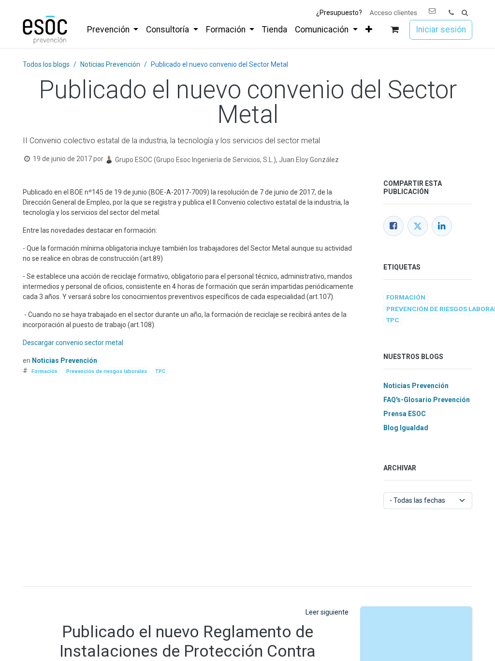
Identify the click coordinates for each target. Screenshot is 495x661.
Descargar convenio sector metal (73, 342)
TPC (160, 371)
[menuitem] (112, 29)
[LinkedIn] (442, 226)
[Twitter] (418, 226)
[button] (465, 13)
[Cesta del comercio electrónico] (395, 30)
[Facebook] (393, 226)
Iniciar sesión (441, 29)
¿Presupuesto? (339, 12)
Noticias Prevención (110, 64)
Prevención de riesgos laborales (106, 371)
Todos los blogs (46, 64)
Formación (44, 371)
